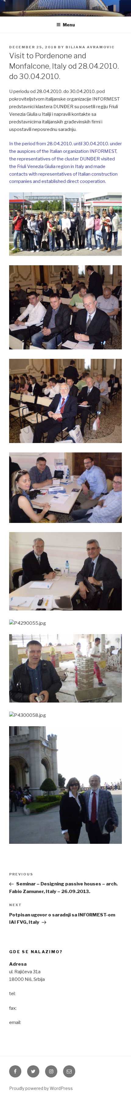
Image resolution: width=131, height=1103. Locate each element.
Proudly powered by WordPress (41, 1088)
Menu (69, 24)
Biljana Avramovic (90, 47)
